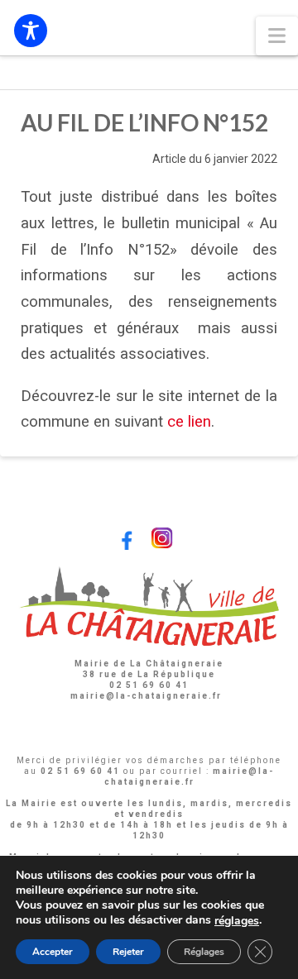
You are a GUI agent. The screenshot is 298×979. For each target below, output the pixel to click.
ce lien (189, 422)
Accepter (52, 951)
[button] (277, 36)
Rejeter (128, 951)
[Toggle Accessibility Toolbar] (30, 30)
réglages (236, 921)
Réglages (204, 951)
